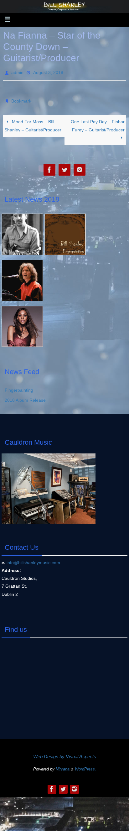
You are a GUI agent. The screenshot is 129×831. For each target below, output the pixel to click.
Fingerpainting (19, 386)
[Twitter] (64, 166)
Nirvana (63, 765)
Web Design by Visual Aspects (64, 752)
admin (17, 71)
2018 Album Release (25, 396)
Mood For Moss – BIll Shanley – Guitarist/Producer (32, 122)
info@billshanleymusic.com (33, 559)
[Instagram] (79, 166)
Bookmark (21, 98)
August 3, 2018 (48, 71)
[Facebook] (49, 166)
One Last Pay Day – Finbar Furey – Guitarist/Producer (98, 122)
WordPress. (85, 765)
